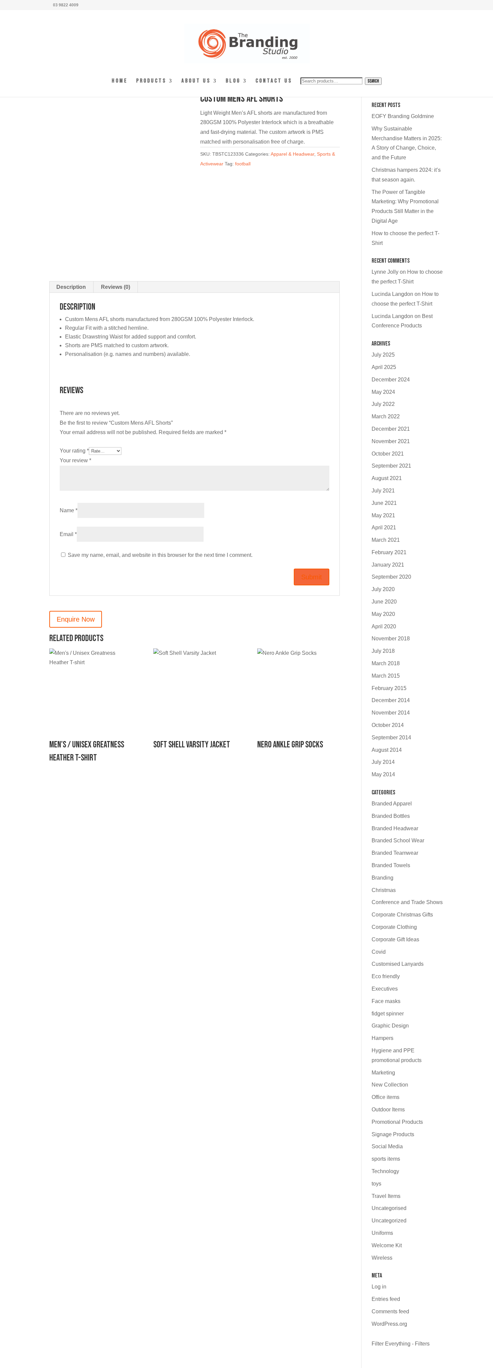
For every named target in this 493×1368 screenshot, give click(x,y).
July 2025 (383, 355)
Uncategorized (389, 1220)
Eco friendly (386, 976)
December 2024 (391, 379)
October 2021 (388, 454)
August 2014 (387, 750)
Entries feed (386, 1299)
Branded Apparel (392, 803)
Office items (385, 1097)
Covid (379, 952)
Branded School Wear (398, 840)
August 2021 (387, 478)
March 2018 (386, 663)
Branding (382, 878)
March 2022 (386, 416)
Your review (75, 460)
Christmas (384, 890)
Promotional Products (397, 1122)
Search (373, 81)
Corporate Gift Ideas (395, 939)
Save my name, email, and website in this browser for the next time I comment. (160, 555)
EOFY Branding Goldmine (403, 116)
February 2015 (389, 688)
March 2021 (386, 540)
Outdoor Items (388, 1109)
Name (68, 510)
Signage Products (393, 1134)
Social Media (387, 1146)
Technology (385, 1171)
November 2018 (391, 638)
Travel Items (386, 1196)
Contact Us (274, 81)
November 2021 (391, 441)
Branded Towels (391, 865)
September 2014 (391, 737)
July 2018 (383, 651)
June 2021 (384, 503)
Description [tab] (71, 287)
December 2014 (391, 700)
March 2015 (386, 676)
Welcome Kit (387, 1245)
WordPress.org (389, 1324)
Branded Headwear (395, 828)
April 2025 (384, 367)
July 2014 (383, 762)
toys (376, 1184)
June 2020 (384, 601)
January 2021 (388, 565)
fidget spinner (388, 1013)
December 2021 (391, 429)
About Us (196, 81)
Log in (379, 1287)
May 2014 (383, 774)
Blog (233, 81)
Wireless (382, 1258)
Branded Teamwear (395, 853)
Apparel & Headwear (292, 154)
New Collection (390, 1085)
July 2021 (383, 490)
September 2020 (391, 577)
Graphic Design (390, 1026)
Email (68, 534)
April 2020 (384, 626)
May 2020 (383, 614)
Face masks (386, 1001)
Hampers (382, 1038)
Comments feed (390, 1311)
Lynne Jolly (385, 272)
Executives (385, 989)
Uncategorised (389, 1208)
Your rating (74, 451)
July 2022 (383, 404)
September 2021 (391, 466)
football (243, 163)
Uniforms (382, 1233)
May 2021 (383, 515)
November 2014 (391, 713)
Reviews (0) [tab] (115, 287)
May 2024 (383, 392)
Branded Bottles (391, 816)
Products (151, 81)
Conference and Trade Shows (407, 902)
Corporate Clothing (394, 927)
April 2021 (384, 527)
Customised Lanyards (398, 964)
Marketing (383, 1072)
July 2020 (383, 589)
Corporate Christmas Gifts (402, 914)
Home (120, 81)
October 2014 (388, 725)
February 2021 (389, 552)
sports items (386, 1159)
